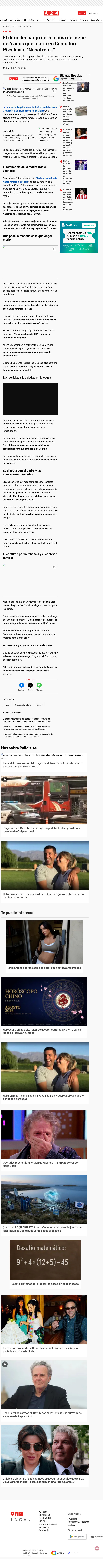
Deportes (94, 20)
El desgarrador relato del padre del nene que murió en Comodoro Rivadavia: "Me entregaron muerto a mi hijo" (27, 720)
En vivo (82, 13)
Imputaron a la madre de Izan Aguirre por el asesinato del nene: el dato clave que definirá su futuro (28, 735)
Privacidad (72, 1519)
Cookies (71, 1525)
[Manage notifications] (97, 1548)
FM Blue (42, 1521)
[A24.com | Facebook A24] (11, 1519)
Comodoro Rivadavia (25, 26)
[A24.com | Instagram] (20, 1519)
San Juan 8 (44, 1527)
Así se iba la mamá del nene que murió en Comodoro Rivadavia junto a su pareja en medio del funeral (26, 727)
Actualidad (51, 20)
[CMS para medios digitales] (72, 1553)
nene (13, 26)
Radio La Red (94, 13)
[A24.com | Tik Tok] (29, 1519)
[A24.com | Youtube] (25, 1519)
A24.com (43, 1512)
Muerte (39, 705)
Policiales (73, 20)
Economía (40, 20)
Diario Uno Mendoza (48, 1524)
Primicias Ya (62, 20)
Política (31, 20)
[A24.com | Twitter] (16, 1519)
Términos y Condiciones (78, 1522)
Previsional (84, 20)
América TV (44, 1530)
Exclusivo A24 (20, 20)
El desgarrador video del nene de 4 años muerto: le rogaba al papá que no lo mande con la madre (20, 137)
